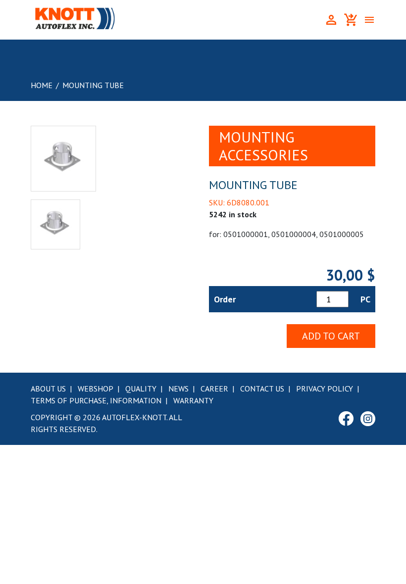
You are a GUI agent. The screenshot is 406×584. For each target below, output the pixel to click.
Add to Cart (331, 336)
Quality (140, 388)
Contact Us (262, 388)
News (178, 388)
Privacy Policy (324, 388)
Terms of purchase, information (96, 400)
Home (41, 85)
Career (214, 388)
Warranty (193, 400)
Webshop (95, 388)
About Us (48, 388)
